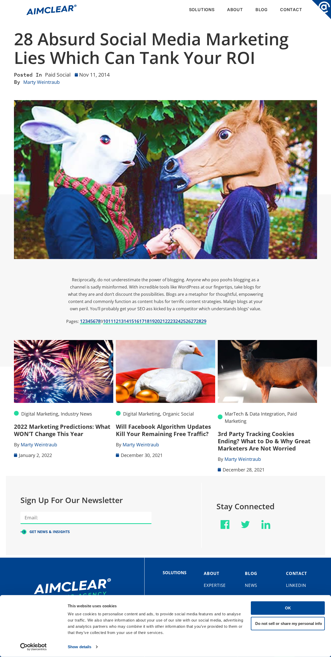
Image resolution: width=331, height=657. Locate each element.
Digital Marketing (39, 414)
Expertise (215, 585)
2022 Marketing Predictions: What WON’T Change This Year (62, 430)
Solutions (202, 9)
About (235, 9)
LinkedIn (296, 585)
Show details (79, 647)
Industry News (76, 414)
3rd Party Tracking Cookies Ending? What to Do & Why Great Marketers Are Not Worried (264, 441)
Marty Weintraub (41, 82)
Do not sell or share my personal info (288, 623)
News (251, 585)
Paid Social (58, 74)
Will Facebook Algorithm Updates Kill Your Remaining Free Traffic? (163, 430)
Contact (291, 9)
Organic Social (178, 414)
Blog (261, 9)
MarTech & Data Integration (255, 414)
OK (288, 608)
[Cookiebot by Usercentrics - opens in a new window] (33, 647)
